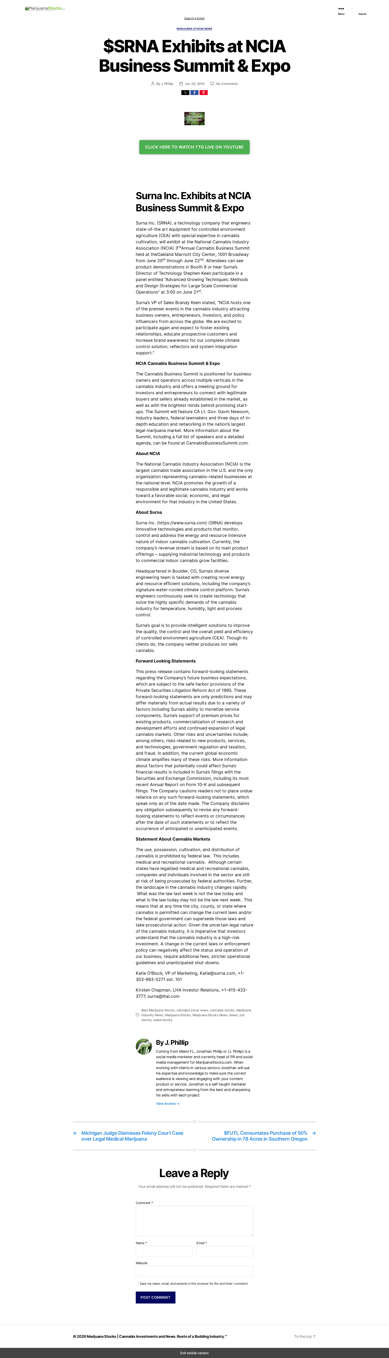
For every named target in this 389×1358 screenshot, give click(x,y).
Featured (216, 8)
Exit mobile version (194, 1353)
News (233, 1015)
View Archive (168, 1104)
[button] (185, 92)
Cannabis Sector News (308, 8)
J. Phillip (167, 84)
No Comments (227, 84)
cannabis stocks (222, 1010)
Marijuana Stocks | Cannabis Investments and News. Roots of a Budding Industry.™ (157, 1336)
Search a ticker (194, 18)
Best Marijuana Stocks (158, 1010)
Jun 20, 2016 (194, 84)
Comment (144, 1203)
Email (202, 1243)
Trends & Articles (280, 8)
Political (262, 8)
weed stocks (162, 1020)
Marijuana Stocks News (239, 8)
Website (141, 1263)
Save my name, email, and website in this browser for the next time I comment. (194, 1283)
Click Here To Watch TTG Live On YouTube (194, 147)
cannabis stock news (192, 1010)
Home (167, 8)
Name (141, 1243)
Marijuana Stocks (178, 1015)
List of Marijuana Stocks (189, 8)
